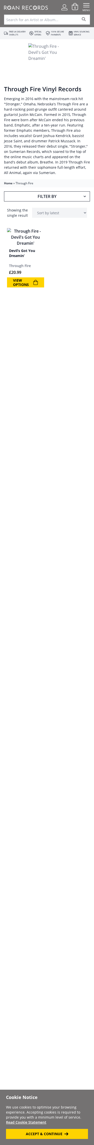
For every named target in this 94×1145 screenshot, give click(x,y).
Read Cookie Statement (26, 1122)
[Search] (84, 20)
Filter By (47, 196)
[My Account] (64, 7)
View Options (21, 282)
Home (8, 183)
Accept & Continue (44, 1133)
